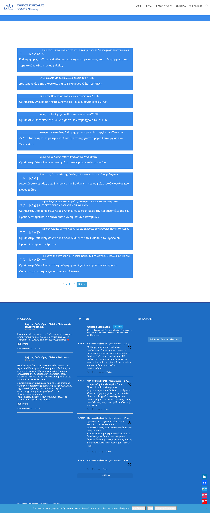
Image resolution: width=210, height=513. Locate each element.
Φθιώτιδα (180, 6)
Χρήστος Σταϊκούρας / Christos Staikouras (47, 324)
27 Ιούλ (127, 418)
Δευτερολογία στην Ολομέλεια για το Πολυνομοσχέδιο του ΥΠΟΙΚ (60, 83)
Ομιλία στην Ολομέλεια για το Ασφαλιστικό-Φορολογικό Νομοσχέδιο (62, 162)
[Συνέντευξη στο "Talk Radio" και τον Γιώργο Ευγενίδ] (184, 329)
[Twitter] (204, 489)
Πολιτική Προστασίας (166, 508)
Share (37, 349)
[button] (206, 6)
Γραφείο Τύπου (164, 6)
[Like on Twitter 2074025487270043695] (100, 469)
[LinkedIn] (204, 476)
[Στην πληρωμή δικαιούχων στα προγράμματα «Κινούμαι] (146, 329)
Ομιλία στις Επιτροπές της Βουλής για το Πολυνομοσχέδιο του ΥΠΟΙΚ (63, 120)
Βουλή (149, 6)
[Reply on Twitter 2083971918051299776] (88, 409)
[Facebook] (204, 482)
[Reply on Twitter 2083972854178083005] (88, 372)
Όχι (150, 508)
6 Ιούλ (126, 461)
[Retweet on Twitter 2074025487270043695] (94, 469)
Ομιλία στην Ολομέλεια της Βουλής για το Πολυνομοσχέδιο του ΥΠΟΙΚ (63, 101)
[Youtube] (204, 501)
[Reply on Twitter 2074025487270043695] (88, 469)
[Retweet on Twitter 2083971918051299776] (94, 409)
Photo (25, 344)
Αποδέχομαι (139, 508)
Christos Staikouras (97, 343)
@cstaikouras (115, 344)
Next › (81, 284)
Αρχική (139, 6)
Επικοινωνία (195, 6)
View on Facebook (24, 349)
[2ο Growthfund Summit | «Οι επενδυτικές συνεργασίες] (165, 329)
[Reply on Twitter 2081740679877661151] (88, 452)
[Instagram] (204, 495)
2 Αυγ (126, 344)
